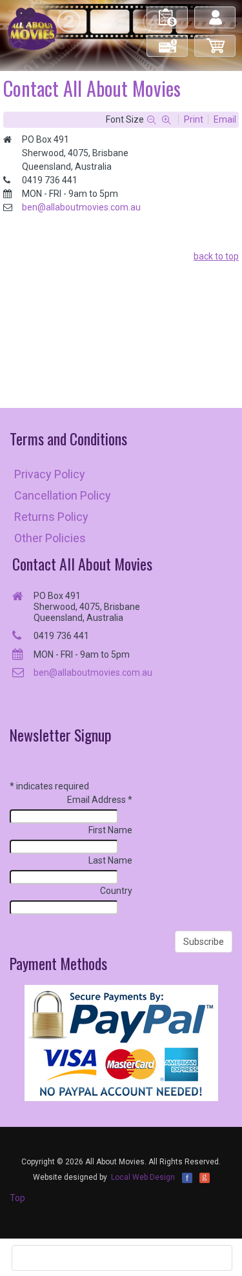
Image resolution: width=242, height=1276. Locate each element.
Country (116, 891)
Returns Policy (51, 516)
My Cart (215, 40)
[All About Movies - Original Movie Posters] (32, 28)
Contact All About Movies (82, 563)
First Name (110, 830)
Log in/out (216, 12)
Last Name (110, 860)
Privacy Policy (49, 474)
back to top (216, 256)
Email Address (99, 800)
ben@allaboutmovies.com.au (81, 207)
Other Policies (50, 538)
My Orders (167, 12)
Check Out (168, 40)
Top (17, 1198)
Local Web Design (143, 1177)
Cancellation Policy (62, 495)
